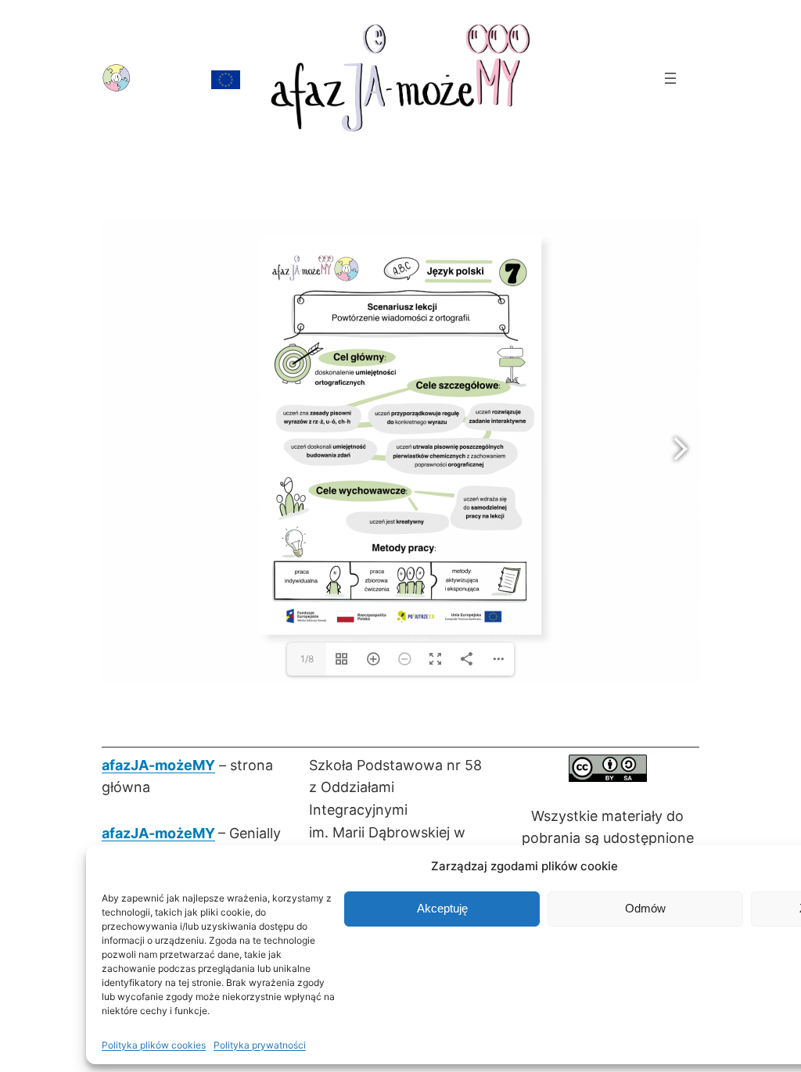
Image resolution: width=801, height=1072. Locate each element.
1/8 (307, 659)
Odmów (645, 908)
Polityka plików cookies (154, 1045)
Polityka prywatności (260, 1045)
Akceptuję (442, 908)
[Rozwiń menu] (670, 78)
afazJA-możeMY (158, 765)
